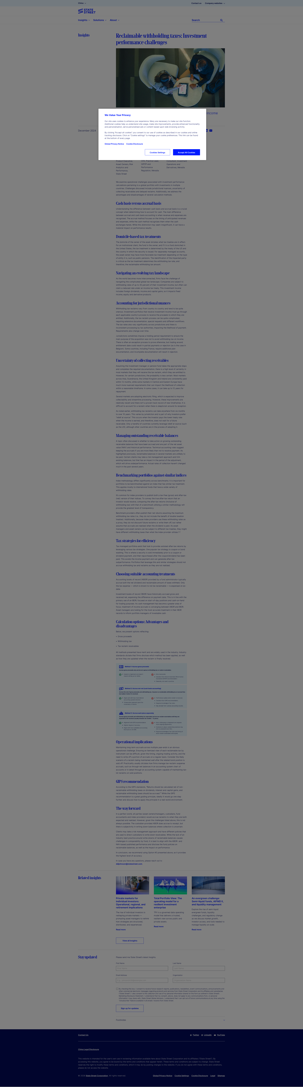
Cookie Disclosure (134, 144)
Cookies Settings (157, 152)
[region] (152, 134)
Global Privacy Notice (114, 144)
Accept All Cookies (186, 152)
